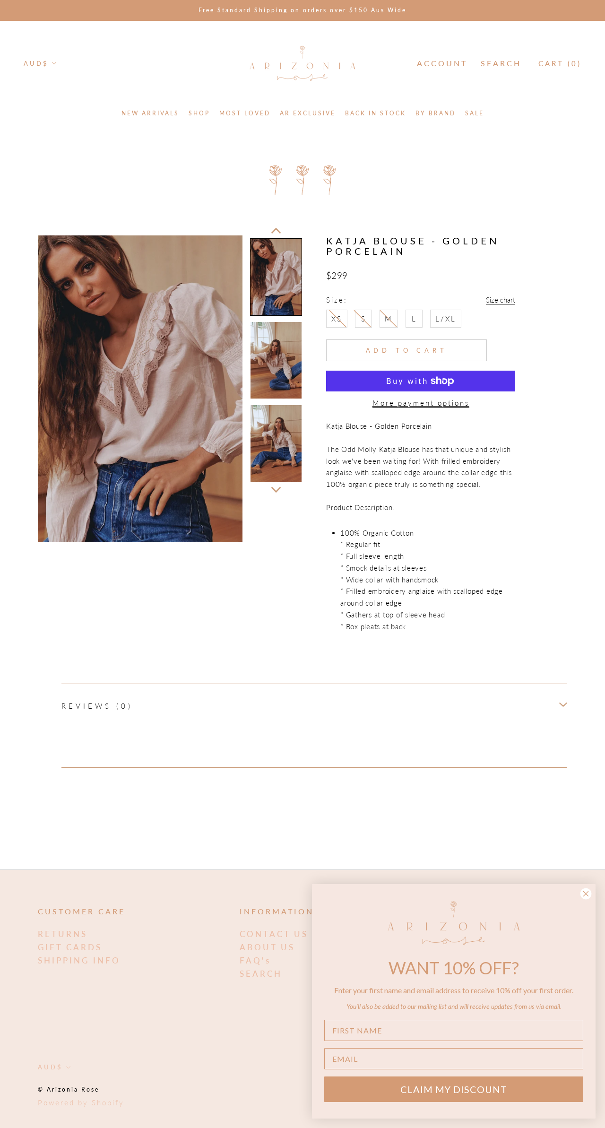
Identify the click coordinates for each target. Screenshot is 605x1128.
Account (442, 63)
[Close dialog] (586, 894)
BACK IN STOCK (375, 113)
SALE (474, 113)
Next (276, 490)
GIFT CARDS (70, 947)
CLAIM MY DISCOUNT (453, 1089)
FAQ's (255, 960)
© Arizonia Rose (68, 1089)
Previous (276, 230)
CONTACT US (274, 934)
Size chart (500, 299)
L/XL (445, 318)
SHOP (199, 113)
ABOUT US (267, 947)
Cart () (559, 63)
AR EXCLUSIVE (308, 113)
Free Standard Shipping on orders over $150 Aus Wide (302, 10)
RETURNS (62, 934)
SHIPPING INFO (79, 960)
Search (501, 63)
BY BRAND (435, 113)
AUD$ (36, 63)
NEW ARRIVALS (150, 113)
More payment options (420, 403)
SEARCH (261, 974)
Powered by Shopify (81, 1102)
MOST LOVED (244, 113)
